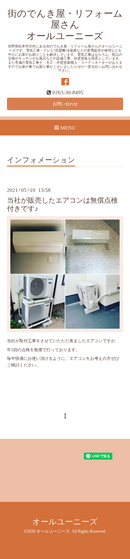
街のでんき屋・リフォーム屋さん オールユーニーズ (65, 24)
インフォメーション (41, 160)
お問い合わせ (65, 103)
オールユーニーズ (65, 521)
